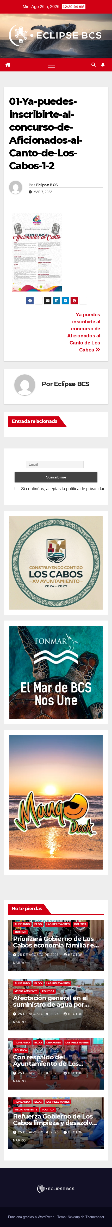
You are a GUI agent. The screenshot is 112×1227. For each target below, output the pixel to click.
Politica (80, 924)
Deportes (53, 1042)
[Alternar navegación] (52, 64)
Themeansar (94, 1217)
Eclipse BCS (47, 185)
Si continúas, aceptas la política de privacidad (62, 489)
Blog (38, 924)
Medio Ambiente (26, 991)
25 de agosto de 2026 (39, 955)
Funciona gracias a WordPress (31, 1217)
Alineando (22, 924)
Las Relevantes (58, 924)
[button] (93, 65)
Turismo (21, 932)
